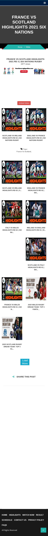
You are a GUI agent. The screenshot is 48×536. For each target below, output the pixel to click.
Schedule (7, 520)
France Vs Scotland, (24, 151)
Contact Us (20, 520)
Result (40, 515)
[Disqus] (24, 418)
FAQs (4, 525)
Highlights (15, 515)
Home (20, 47)
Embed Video (24, 103)
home (4, 515)
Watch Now (28, 515)
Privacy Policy (36, 520)
